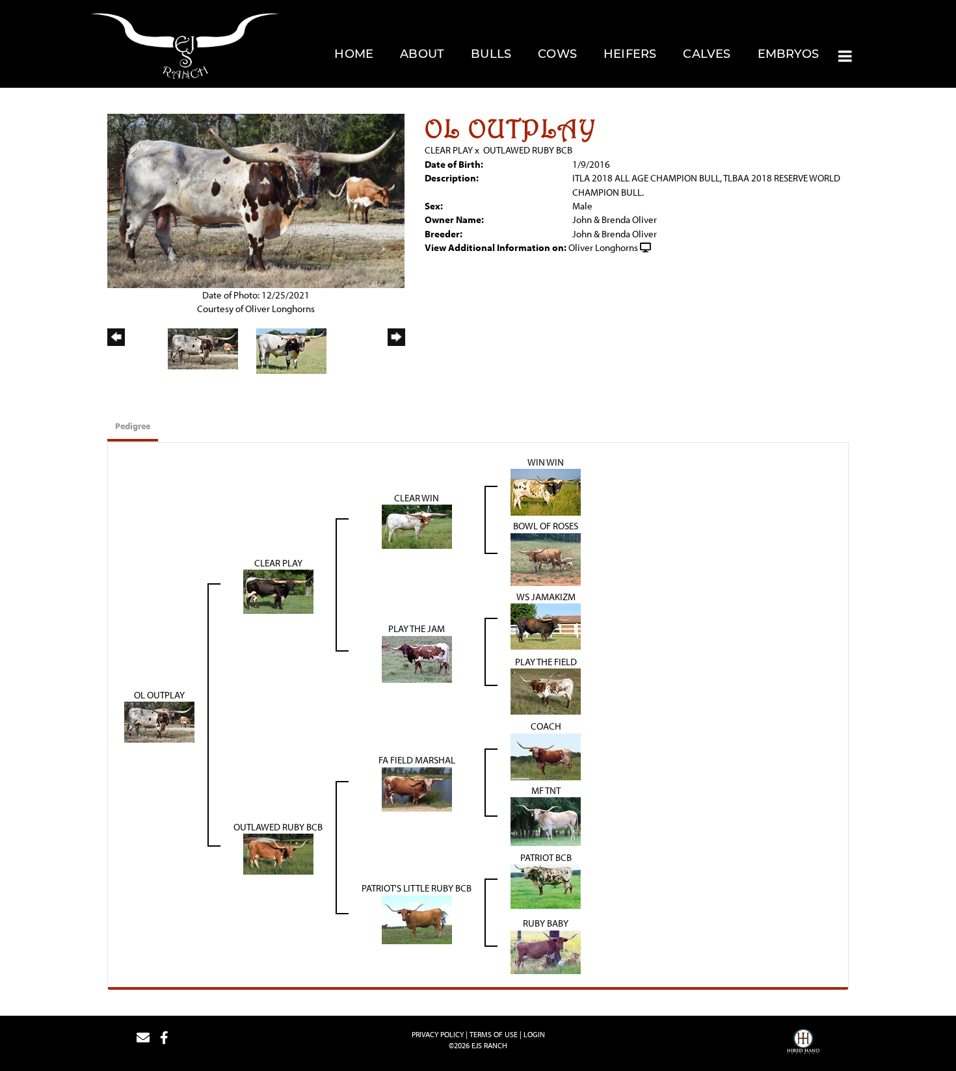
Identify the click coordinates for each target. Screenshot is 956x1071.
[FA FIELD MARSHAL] (417, 788)
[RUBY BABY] (546, 951)
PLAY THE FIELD (546, 661)
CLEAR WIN (416, 498)
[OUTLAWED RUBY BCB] (278, 853)
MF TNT (546, 790)
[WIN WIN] (546, 491)
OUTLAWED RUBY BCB (527, 150)
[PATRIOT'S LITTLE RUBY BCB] (417, 918)
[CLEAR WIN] (417, 526)
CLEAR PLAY (449, 150)
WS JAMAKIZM (546, 596)
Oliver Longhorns (603, 247)
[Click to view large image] (256, 199)
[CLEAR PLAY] (278, 591)
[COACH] (546, 755)
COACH (546, 726)
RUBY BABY (545, 923)
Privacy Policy (438, 1034)
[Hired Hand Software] (803, 1043)
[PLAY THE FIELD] (546, 690)
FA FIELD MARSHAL (416, 760)
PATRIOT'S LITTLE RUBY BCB (416, 888)
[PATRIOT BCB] (546, 886)
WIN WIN (545, 462)
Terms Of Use (494, 1034)
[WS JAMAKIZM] (546, 625)
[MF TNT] (546, 820)
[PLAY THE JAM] (417, 658)
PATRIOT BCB (546, 857)
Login (534, 1034)
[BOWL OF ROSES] (546, 558)
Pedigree (132, 426)
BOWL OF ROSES (545, 526)
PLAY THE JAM (416, 628)
